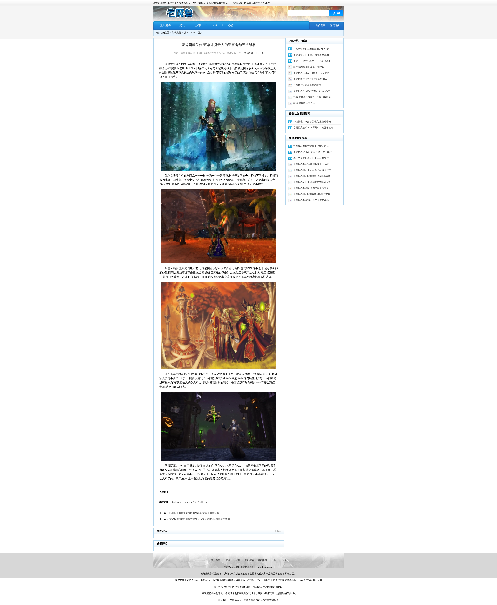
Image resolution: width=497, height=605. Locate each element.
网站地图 (262, 560)
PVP (193, 32)
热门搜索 (320, 25)
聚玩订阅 (335, 25)
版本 (198, 25)
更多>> (278, 531)
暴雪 (212, 64)
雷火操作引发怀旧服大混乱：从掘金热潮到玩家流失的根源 (199, 519)
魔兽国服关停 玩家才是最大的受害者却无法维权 (219, 45)
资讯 (182, 25)
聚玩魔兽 (165, 25)
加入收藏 (248, 53)
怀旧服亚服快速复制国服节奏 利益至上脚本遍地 (194, 513)
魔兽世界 (170, 64)
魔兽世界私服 (247, 567)
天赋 (214, 25)
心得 (231, 25)
